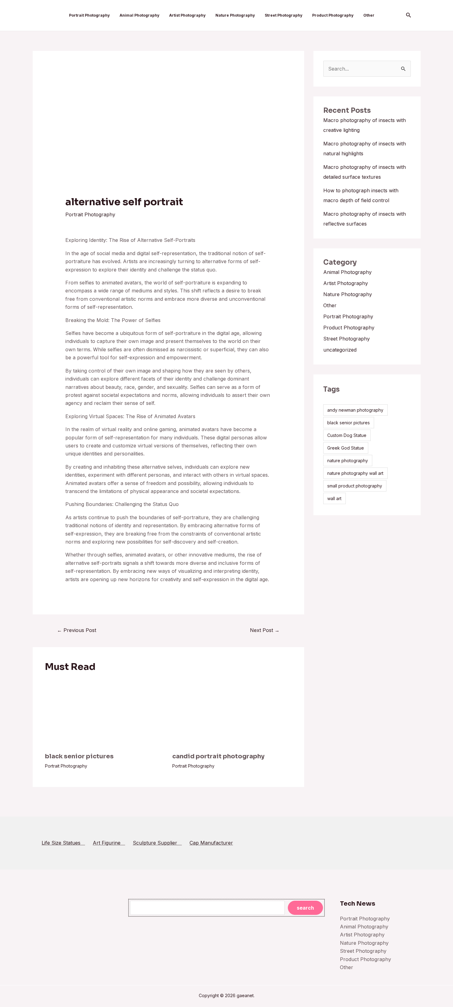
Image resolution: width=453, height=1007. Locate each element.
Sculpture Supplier (157, 843)
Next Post (265, 630)
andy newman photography (355, 410)
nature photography (347, 460)
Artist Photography (187, 15)
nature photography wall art (355, 473)
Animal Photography (139, 15)
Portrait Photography (89, 15)
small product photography (354, 485)
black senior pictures (79, 756)
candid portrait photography (218, 756)
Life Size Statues (63, 843)
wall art (334, 498)
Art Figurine (109, 843)
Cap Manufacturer (211, 843)
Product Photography (332, 15)
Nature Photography (235, 15)
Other (368, 15)
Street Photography (283, 15)
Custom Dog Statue (346, 435)
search (305, 908)
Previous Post (76, 630)
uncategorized (340, 350)
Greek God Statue (345, 447)
